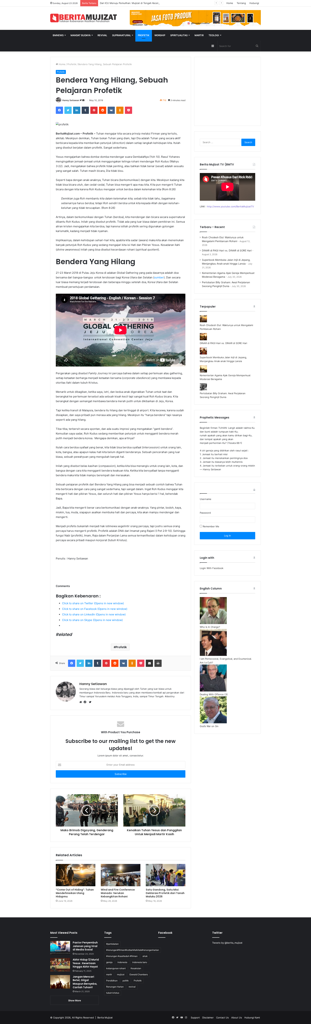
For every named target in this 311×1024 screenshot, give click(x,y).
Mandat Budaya (81, 35)
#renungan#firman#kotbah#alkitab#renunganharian (132, 950)
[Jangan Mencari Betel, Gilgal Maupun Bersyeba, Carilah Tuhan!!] (60, 982)
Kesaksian (136, 968)
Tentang (241, 3)
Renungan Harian (115, 986)
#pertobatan (112, 944)
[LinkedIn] (76, 110)
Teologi (214, 35)
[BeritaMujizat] (83, 18)
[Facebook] (59, 110)
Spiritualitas (179, 35)
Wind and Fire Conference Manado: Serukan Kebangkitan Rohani (118, 893)
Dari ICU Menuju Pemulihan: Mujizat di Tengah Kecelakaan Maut (135, 3)
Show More (74, 1000)
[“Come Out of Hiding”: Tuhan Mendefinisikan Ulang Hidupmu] (75, 875)
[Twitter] (68, 110)
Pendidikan (112, 980)
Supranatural (121, 35)
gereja (109, 962)
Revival (102, 35)
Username (205, 499)
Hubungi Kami (252, 1017)
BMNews (58, 35)
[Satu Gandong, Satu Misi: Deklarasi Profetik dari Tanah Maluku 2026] (165, 875)
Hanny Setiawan (70, 100)
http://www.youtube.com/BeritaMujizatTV (230, 206)
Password (205, 512)
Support (195, 1017)
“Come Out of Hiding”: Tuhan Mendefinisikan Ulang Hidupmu (75, 893)
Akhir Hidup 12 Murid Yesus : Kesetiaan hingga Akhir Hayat (86, 963)
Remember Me (210, 526)
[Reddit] (102, 110)
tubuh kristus (112, 992)
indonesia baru (139, 962)
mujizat (120, 974)
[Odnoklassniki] (119, 110)
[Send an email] (83, 100)
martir (109, 974)
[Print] (158, 663)
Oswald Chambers (138, 974)
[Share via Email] (149, 663)
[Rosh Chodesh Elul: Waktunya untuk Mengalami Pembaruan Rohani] (203, 321)
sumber (159, 277)
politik (126, 980)
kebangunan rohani (116, 968)
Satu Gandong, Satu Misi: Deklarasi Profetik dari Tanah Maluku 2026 (165, 893)
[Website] (81, 702)
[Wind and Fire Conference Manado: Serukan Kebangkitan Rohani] (120, 875)
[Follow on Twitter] (81, 100)
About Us (236, 1017)
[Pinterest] (94, 110)
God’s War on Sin (209, 726)
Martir (199, 35)
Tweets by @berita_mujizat (227, 942)
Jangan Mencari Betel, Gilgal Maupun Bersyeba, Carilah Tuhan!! (85, 982)
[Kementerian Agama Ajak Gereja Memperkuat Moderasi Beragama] (203, 371)
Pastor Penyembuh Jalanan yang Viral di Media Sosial (85, 946)
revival (132, 986)
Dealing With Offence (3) (214, 694)
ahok (145, 956)
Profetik (143, 35)
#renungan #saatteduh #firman (122, 956)
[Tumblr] (85, 110)
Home (229, 3)
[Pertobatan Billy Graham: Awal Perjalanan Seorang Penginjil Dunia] (203, 389)
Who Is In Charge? (210, 626)
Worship (159, 35)
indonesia (122, 962)
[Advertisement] (227, 93)
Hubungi (254, 3)
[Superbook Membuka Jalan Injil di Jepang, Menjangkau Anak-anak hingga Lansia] (203, 353)
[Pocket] (128, 110)
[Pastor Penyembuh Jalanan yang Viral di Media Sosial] (60, 947)
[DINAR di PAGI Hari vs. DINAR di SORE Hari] (203, 339)
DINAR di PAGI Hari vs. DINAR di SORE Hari (227, 250)
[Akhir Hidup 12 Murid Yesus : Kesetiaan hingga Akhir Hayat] (60, 964)
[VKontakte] (111, 110)
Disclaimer (208, 1017)
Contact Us (222, 1017)
